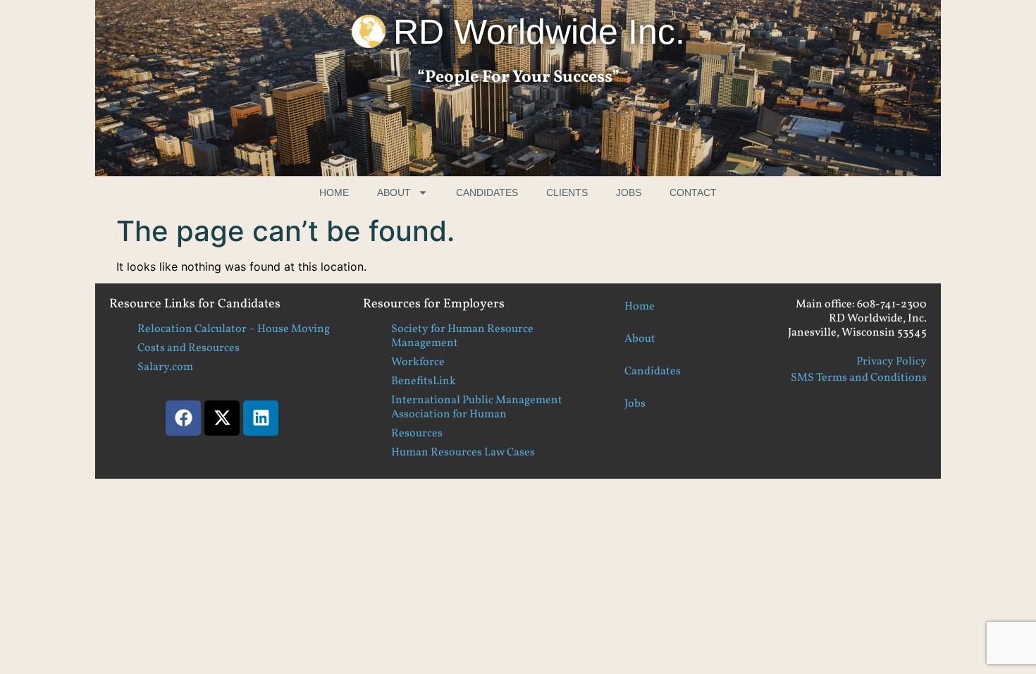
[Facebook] (183, 418)
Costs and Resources (188, 348)
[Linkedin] (260, 418)
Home (334, 192)
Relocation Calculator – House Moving (233, 329)
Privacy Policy (891, 361)
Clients (567, 192)
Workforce (418, 362)
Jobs (628, 192)
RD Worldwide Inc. (539, 31)
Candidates (487, 192)
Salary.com (165, 367)
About (394, 192)
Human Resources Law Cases (463, 452)
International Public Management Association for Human (476, 407)
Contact (693, 192)
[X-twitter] (222, 418)
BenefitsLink (423, 381)
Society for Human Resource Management (462, 336)
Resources (417, 433)
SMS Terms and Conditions (859, 378)
